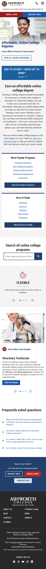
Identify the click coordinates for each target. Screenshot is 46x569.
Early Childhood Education (23, 167)
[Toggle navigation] (42, 4)
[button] (13, 300)
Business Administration (23, 170)
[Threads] (18, 561)
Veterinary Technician (23, 163)
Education (23, 210)
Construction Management (23, 174)
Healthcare (23, 203)
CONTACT (7, 518)
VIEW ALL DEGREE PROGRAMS (16, 58)
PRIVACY (28, 518)
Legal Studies (23, 214)
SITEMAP (7, 522)
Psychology (23, 178)
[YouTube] (23, 561)
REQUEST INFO (34, 14)
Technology (23, 218)
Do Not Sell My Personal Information (22, 547)
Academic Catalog (16, 542)
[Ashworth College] (13, 4)
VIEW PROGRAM (11, 383)
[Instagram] (27, 561)
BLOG (5, 514)
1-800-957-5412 (23, 480)
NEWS (27, 514)
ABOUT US (7, 509)
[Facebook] (14, 561)
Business (23, 206)
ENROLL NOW (11, 14)
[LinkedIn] (32, 561)
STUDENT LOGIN (31, 509)
